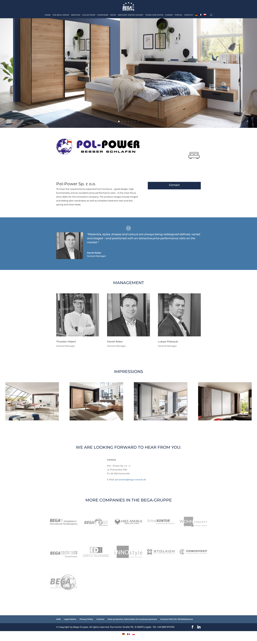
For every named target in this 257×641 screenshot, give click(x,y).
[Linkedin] (199, 627)
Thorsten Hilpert (66, 341)
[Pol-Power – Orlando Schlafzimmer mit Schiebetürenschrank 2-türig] (96, 420)
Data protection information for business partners (132, 619)
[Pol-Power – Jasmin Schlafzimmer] (32, 420)
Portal (178, 15)
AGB (58, 619)
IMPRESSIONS (128, 372)
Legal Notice (70, 619)
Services (75, 15)
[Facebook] (192, 627)
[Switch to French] (200, 16)
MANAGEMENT (128, 283)
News (113, 15)
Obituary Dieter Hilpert (130, 15)
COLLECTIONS (88, 15)
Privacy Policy (86, 619)
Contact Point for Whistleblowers (176, 619)
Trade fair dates (154, 15)
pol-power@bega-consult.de (130, 479)
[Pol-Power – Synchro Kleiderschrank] (161, 420)
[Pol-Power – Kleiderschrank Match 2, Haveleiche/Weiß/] (225, 420)
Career (169, 15)
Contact (188, 15)
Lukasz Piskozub (168, 341)
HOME (47, 15)
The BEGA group (60, 15)
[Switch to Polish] (205, 16)
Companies (102, 15)
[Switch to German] (196, 16)
